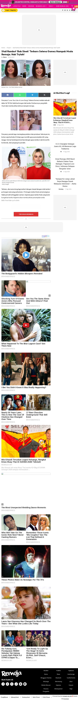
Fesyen (9, 48)
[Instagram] (65, 10)
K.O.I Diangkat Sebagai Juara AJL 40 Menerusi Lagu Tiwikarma (65, 146)
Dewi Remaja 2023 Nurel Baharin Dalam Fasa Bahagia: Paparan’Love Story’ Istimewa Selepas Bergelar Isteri (65, 164)
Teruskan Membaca (26, 214)
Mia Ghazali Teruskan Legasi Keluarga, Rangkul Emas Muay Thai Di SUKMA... (64, 120)
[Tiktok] (69, 10)
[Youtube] (20, 684)
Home (3, 48)
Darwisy (61, 189)
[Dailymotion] (25, 684)
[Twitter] (67, 10)
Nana (5, 57)
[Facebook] (63, 10)
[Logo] (6, 5)
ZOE (54, 125)
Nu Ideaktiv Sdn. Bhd (67, 696)
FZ (61, 151)
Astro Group (66, 698)
